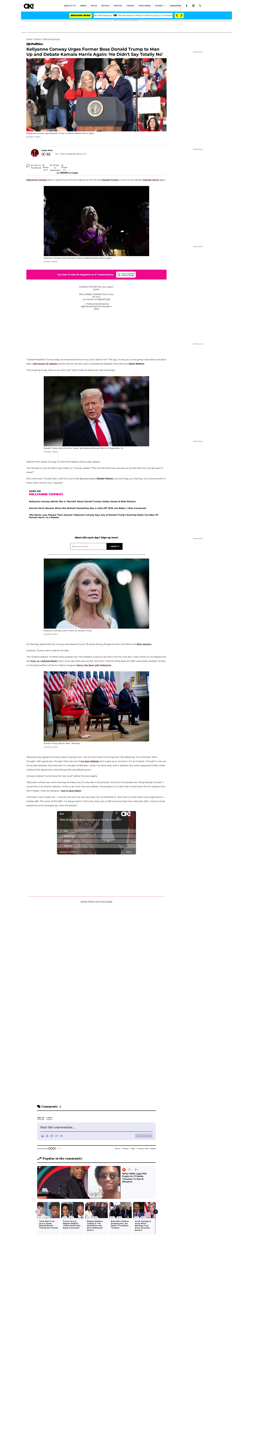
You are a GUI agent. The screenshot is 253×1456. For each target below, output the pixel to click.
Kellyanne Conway (51, 39)
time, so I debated (41, 661)
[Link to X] (200, 5)
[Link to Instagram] (193, 5)
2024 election (144, 644)
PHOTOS (118, 5)
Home (29, 39)
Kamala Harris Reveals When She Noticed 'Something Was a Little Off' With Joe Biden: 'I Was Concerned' (87, 508)
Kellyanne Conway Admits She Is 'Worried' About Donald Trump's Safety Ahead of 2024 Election (82, 501)
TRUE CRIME (144, 5)
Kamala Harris (151, 180)
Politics (37, 39)
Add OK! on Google (69, 173)
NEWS (83, 5)
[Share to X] (46, 165)
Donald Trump (110, 180)
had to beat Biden (71, 790)
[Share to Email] (64, 165)
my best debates (90, 761)
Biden (54, 661)
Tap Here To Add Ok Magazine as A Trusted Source (85, 274)
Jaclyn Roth (47, 150)
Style (94, 5)
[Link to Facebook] (186, 5)
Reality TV (70, 5)
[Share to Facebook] (36, 165)
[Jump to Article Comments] (28, 165)
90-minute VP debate (45, 364)
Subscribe (175, 5)
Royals (105, 5)
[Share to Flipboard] (55, 165)
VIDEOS (130, 5)
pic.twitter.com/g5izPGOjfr (96, 299)
